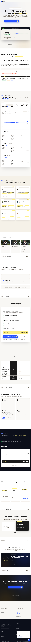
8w (25, 111)
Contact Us (2, 636)
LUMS (17, 609)
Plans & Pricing (3, 634)
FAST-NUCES (18, 613)
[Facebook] (6, 628)
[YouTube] (2, 628)
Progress (17, 628)
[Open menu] (29, 1)
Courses (17, 623)
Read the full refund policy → (14, 564)
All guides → (3, 612)
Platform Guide (18, 625)
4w (23, 111)
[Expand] (2, 131)
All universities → (18, 616)
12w (27, 111)
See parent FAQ (4, 446)
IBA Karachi (17, 612)
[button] (23, 634)
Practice (17, 626)
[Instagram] (4, 628)
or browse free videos (21, 336)
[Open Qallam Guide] (29, 640)
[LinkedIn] (8, 628)
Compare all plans (15, 532)
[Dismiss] (29, 632)
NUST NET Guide (3, 609)
